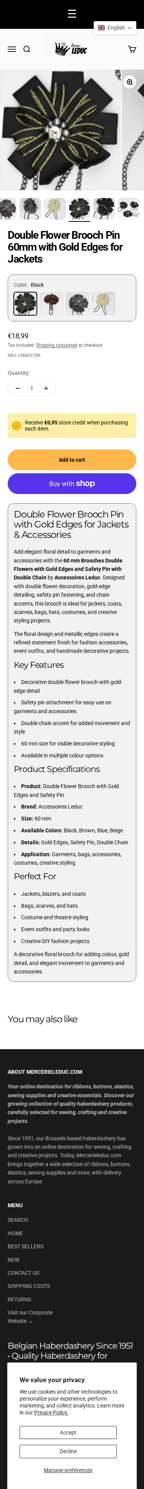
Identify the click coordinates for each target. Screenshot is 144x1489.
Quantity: (19, 373)
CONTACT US (23, 1273)
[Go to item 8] (30, 210)
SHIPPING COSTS (29, 1286)
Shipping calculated (56, 345)
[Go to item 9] (55, 210)
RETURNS (19, 1299)
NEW (13, 1260)
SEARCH (18, 1220)
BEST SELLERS (25, 1246)
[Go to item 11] (104, 210)
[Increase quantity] (46, 388)
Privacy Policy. (51, 1412)
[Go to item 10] (79, 210)
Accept (68, 1432)
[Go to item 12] (128, 210)
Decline (68, 1451)
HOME (15, 1233)
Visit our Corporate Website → (30, 1316)
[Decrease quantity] (17, 388)
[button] (115, 28)
